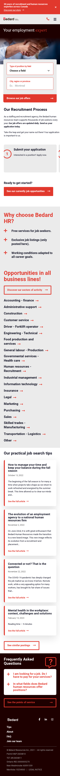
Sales (8, 417)
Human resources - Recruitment (17, 369)
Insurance (11, 391)
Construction (13, 313)
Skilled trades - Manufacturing (14, 425)
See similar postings (18, 645)
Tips (9, 727)
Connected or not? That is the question (27, 565)
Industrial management (20, 377)
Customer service (16, 320)
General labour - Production (24, 350)
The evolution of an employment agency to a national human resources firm (29, 517)
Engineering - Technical (21, 333)
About (10, 731)
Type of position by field (20, 66)
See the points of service (21, 702)
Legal (8, 397)
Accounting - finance (19, 300)
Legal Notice (35, 769)
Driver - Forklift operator (21, 327)
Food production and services (19, 341)
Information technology (21, 384)
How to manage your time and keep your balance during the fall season (29, 468)
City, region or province (20, 81)
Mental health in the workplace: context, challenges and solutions (30, 612)
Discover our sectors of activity (24, 289)
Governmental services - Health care (21, 358)
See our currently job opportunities (26, 191)
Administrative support (20, 307)
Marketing (11, 404)
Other (8, 440)
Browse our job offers (18, 98)
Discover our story (12, 10)
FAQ (9, 736)
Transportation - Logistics (22, 434)
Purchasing (12, 410)
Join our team (14, 741)
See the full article (16, 501)
